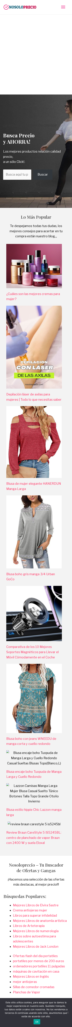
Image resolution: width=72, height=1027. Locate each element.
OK (37, 1021)
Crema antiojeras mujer (30, 910)
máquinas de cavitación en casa (36, 971)
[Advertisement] (36, 52)
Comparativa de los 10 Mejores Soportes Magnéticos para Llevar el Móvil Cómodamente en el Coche (32, 652)
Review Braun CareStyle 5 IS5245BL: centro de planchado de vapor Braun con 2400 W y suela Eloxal (33, 838)
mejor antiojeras (25, 982)
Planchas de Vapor (26, 992)
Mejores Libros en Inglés (31, 976)
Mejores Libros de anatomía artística (40, 921)
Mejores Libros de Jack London (35, 946)
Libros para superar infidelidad (35, 915)
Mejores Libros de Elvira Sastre (36, 905)
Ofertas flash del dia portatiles (35, 956)
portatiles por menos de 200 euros (38, 961)
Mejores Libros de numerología (36, 931)
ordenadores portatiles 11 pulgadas (39, 966)
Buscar (43, 174)
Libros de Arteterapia (29, 926)
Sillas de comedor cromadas (33, 987)
